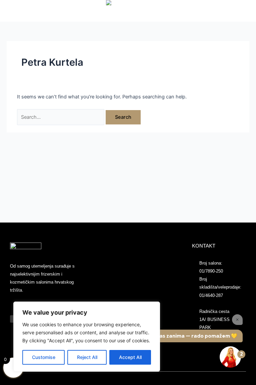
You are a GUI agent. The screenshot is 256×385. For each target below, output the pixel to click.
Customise (43, 357)
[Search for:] (61, 117)
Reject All (87, 357)
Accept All (130, 357)
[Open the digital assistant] (230, 357)
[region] (86, 337)
